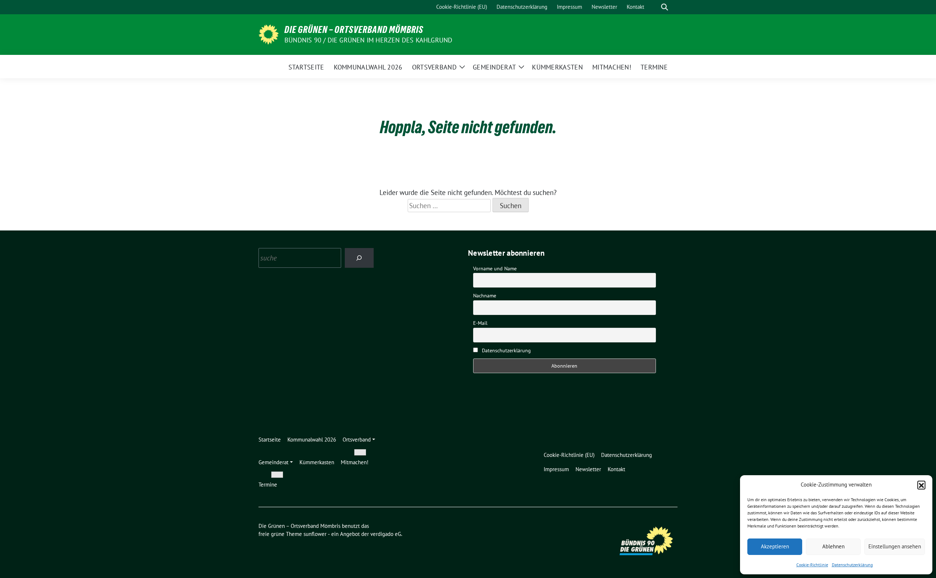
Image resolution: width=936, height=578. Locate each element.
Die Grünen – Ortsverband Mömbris (353, 29)
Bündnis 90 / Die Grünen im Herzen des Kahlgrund (368, 40)
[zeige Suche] (664, 7)
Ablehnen (833, 546)
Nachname (484, 295)
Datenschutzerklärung (852, 564)
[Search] (359, 257)
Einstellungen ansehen (894, 546)
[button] (921, 484)
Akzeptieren (775, 546)
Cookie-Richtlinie (812, 564)
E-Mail (480, 323)
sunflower (315, 533)
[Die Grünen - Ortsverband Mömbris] (268, 33)
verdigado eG (385, 533)
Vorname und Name (495, 268)
